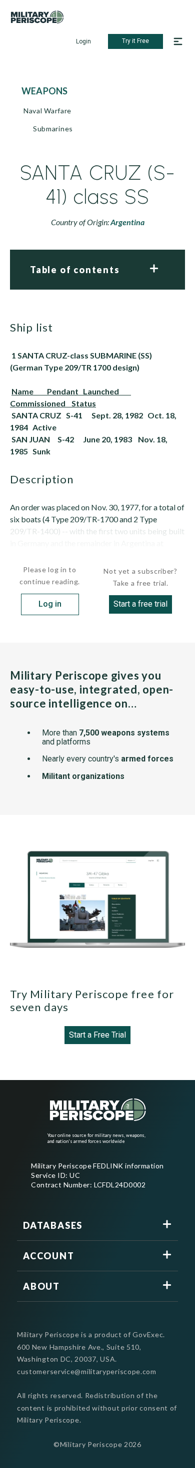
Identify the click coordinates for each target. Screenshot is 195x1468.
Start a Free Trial (97, 1035)
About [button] (41, 1286)
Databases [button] (52, 1225)
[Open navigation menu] (178, 41)
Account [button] (48, 1255)
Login (83, 41)
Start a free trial (141, 604)
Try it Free (135, 40)
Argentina (127, 222)
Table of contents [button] (75, 269)
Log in (50, 604)
